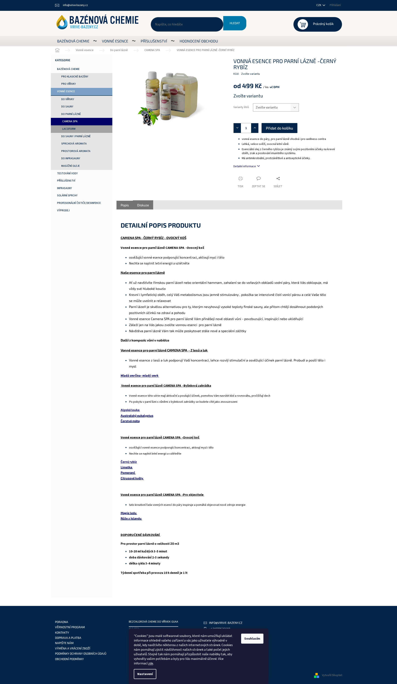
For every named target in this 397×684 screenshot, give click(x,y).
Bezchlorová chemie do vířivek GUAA (153, 622)
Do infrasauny (70, 158)
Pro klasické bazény (74, 76)
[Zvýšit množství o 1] (255, 128)
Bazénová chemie (68, 69)
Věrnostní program (70, 627)
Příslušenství (66, 181)
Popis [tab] (125, 205)
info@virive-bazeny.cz (225, 622)
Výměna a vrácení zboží (72, 648)
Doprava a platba (68, 637)
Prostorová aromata (75, 151)
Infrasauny (64, 188)
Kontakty (62, 632)
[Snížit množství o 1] (236, 128)
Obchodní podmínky (69, 659)
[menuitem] (73, 41)
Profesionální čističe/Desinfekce (79, 203)
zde (150, 663)
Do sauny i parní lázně (76, 136)
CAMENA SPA (70, 121)
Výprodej (63, 210)
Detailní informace (244, 166)
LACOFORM (68, 129)
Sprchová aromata (74, 144)
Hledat (235, 23)
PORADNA (61, 622)
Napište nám (64, 643)
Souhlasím (252, 638)
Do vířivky (67, 99)
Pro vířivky (68, 84)
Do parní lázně (71, 114)
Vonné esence (66, 91)
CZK (319, 5)
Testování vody (67, 173)
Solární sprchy (67, 195)
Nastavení (145, 674)
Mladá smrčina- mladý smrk (140, 376)
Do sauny (67, 106)
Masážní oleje (70, 166)
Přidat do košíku (279, 128)
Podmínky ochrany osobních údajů (80, 653)
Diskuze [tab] (143, 205)
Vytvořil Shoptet (332, 675)
